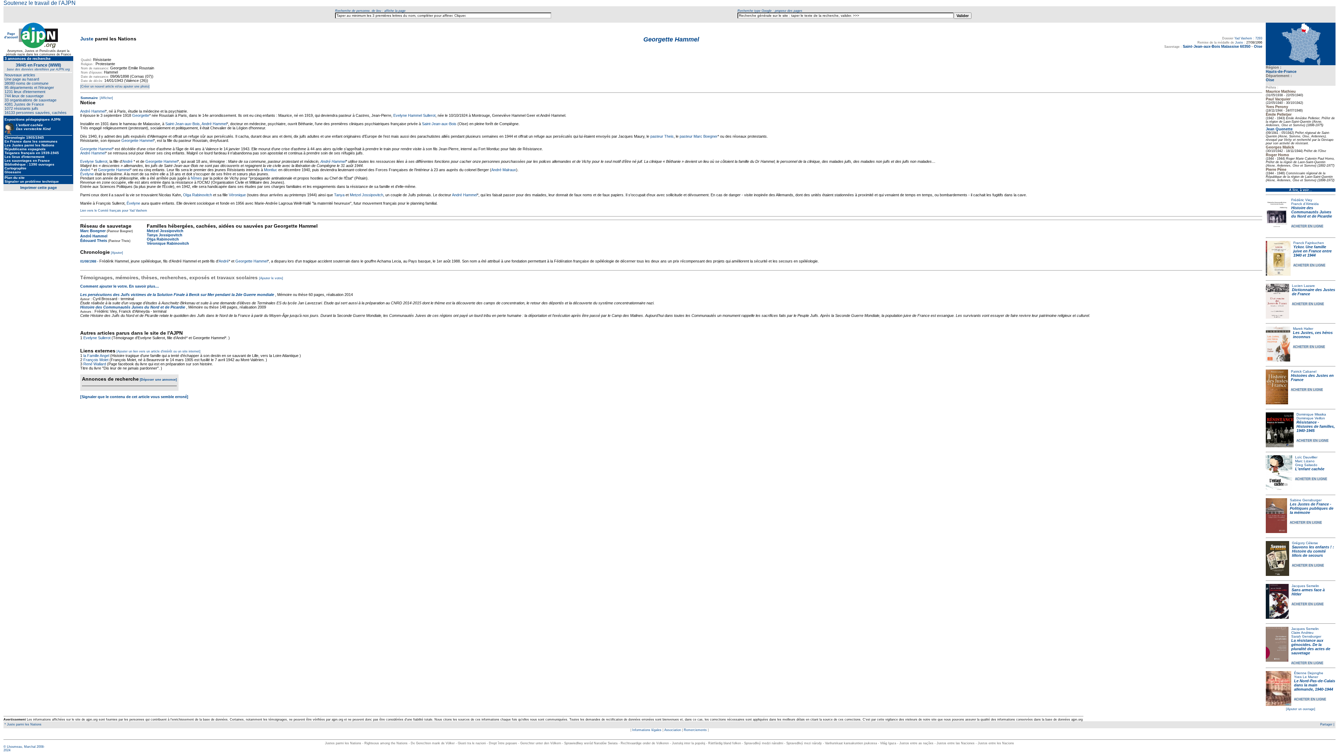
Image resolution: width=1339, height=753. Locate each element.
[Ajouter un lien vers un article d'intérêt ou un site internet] (158, 351)
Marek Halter (1303, 328)
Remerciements (695, 730)
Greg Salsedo (1306, 465)
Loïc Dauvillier (1306, 457)
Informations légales (646, 730)
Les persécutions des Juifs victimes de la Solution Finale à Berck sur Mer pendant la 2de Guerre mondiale (177, 294)
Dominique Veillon (1310, 418)
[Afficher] (106, 98)
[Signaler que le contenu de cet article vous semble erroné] (134, 397)
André (128, 161)
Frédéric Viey (1301, 200)
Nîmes (196, 178)
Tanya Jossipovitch (164, 235)
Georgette (140, 115)
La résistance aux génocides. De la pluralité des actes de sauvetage (1310, 646)
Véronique (237, 195)
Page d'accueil (11, 35)
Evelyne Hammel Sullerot (414, 115)
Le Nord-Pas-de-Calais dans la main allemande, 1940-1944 (1314, 685)
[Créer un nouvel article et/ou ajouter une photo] (115, 86)
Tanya (339, 195)
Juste (86, 38)
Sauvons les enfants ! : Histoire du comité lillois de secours (1313, 551)
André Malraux (503, 170)
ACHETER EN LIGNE (1307, 226)
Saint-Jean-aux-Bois (182, 124)
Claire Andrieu (1302, 632)
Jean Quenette (1279, 129)
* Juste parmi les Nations (22, 724)
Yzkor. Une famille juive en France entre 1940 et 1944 (1312, 251)
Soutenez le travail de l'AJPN (39, 3)
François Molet (95, 360)
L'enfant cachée (1309, 469)
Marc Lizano (1305, 461)
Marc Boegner (93, 231)
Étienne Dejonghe (1308, 673)
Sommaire (89, 98)
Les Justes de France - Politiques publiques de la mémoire (1311, 508)
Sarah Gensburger (1306, 636)
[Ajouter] (117, 252)
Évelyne (87, 174)
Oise (1270, 80)
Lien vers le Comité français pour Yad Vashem (113, 210)
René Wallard (94, 364)
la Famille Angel (96, 355)
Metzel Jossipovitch (366, 195)
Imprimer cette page (38, 187)
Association (672, 730)
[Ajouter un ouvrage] (1300, 709)
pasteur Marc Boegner (699, 136)
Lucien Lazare (1303, 286)
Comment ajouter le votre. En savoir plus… (119, 286)
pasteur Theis (662, 136)
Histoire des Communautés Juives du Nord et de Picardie (1311, 212)
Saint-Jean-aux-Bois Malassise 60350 (1216, 46)
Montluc (270, 170)
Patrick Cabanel (1303, 371)
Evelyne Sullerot (93, 161)
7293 (1258, 38)
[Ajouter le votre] (271, 278)
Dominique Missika (1311, 414)
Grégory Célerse (1305, 543)
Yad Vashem (1243, 38)
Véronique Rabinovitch (168, 243)
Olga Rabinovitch (197, 195)
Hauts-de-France (1281, 71)
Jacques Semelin (1305, 586)
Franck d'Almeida (1305, 204)
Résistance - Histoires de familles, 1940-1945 (1315, 426)
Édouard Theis (93, 240)
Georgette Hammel (137, 140)
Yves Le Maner (1306, 677)
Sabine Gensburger (1306, 500)
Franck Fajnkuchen (1308, 243)
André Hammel (92, 111)
